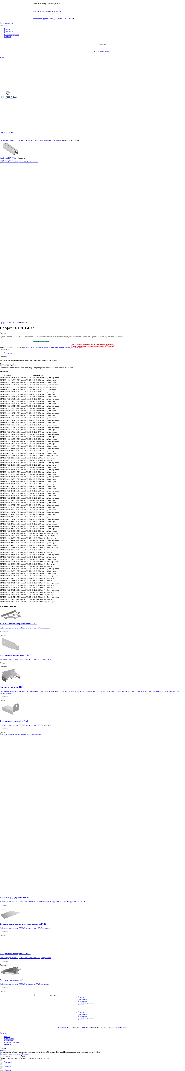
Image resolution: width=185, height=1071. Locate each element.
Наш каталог (82, 999)
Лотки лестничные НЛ (31, 628)
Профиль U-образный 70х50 (10, 323)
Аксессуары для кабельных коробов (114, 691)
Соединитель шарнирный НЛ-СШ (16, 655)
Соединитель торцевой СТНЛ (14, 721)
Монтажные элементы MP (44, 140)
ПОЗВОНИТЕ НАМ (101, 52)
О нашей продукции (85, 1003)
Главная (3, 140)
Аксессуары (4, 691)
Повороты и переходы (59, 691)
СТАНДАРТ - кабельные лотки (88, 691)
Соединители (46, 659)
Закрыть (3, 1033)
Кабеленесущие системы (15, 140)
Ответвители (46, 628)
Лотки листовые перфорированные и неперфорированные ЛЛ (62, 901)
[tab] (94, 353)
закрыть (3, 1050)
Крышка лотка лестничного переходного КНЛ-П (23, 924)
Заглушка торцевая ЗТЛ (11, 687)
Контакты (81, 1005)
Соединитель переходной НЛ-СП (15, 954)
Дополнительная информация (11, 1054)
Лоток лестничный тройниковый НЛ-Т (18, 624)
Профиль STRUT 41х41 (9, 158)
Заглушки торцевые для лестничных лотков (144, 691)
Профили (58, 140)
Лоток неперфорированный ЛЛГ (15, 897)
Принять (25, 1054)
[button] (92, 1008)
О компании (82, 1001)
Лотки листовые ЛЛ (30, 901)
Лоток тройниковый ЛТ (11, 980)
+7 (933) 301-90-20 (100, 44)
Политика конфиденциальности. (118, 1027)
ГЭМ (21, 628)
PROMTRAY (30, 140)
